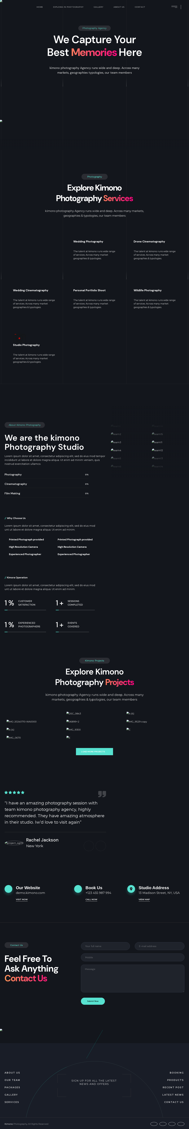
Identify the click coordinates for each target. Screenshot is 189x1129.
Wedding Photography (88, 241)
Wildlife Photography (148, 290)
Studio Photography (26, 345)
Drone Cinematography (149, 241)
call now (91, 899)
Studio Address (154, 887)
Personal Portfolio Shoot (89, 290)
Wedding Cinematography (30, 290)
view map (144, 899)
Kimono (9, 1124)
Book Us (94, 887)
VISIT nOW (22, 899)
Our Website (28, 887)
